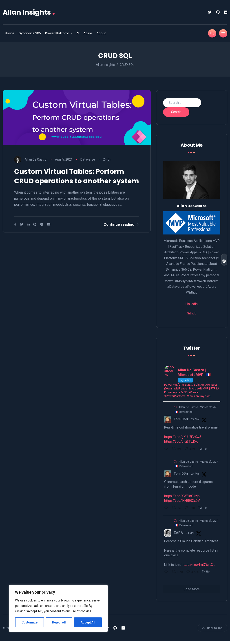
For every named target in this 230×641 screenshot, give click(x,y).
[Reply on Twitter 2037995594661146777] (167, 449)
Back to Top (215, 628)
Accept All (88, 622)
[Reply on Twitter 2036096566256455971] (167, 572)
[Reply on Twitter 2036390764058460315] (167, 508)
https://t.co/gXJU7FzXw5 (182, 437)
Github (191, 313)
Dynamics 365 (30, 33)
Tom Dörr (181, 419)
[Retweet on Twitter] (175, 407)
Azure (87, 33)
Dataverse (87, 159)
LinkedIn (192, 304)
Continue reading (119, 224)
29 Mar (195, 419)
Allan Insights (29, 12)
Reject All (59, 622)
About (101, 33)
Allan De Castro (35, 159)
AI (77, 33)
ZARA (178, 533)
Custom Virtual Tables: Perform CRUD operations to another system (76, 176)
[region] (58, 608)
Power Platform (57, 33)
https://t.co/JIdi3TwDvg (181, 442)
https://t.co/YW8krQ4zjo (182, 496)
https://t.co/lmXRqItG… (198, 565)
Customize (30, 622)
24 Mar (195, 473)
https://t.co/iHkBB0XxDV (182, 501)
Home (9, 33)
